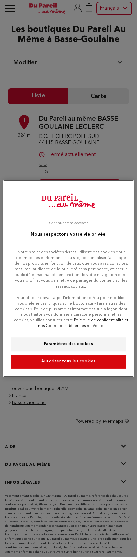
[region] (68, 278)
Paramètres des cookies (68, 344)
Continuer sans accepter (68, 223)
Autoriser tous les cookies (68, 361)
